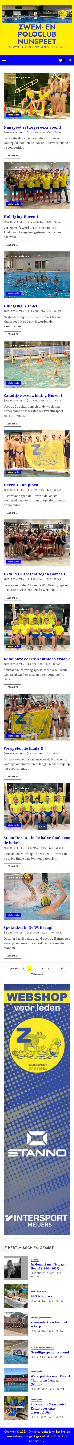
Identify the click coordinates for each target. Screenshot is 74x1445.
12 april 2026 (37, 400)
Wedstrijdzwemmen (41, 1317)
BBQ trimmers (41, 1296)
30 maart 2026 (38, 848)
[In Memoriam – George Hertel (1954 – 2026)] (16, 1268)
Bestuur (35, 1259)
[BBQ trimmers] (16, 1296)
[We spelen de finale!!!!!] (37, 717)
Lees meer (12, 155)
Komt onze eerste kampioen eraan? (37, 658)
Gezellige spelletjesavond (50, 1352)
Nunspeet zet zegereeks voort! (32, 127)
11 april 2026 (37, 579)
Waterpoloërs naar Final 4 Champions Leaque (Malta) (50, 1380)
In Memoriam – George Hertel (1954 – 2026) (47, 1266)
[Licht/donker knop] (62, 60)
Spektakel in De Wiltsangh (29, 927)
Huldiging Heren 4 (21, 216)
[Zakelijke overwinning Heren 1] (37, 364)
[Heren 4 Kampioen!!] (37, 453)
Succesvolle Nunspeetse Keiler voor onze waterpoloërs (48, 1408)
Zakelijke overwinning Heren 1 (33, 395)
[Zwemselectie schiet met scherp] (16, 1324)
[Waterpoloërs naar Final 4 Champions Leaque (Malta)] (16, 1380)
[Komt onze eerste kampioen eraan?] (37, 627)
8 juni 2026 (40, 1417)
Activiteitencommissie (42, 1347)
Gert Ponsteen (15, 132)
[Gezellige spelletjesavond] (16, 1352)
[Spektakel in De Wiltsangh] (37, 896)
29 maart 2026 (38, 932)
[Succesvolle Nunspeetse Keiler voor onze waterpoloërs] (16, 1408)
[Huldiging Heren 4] (37, 185)
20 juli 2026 (40, 1301)
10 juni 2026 (40, 1389)
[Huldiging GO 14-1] (37, 274)
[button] (4, 60)
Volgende (37, 974)
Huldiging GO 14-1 (20, 306)
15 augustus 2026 (44, 1273)
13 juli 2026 (40, 1331)
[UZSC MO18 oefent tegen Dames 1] (37, 542)
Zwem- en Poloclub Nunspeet (37, 34)
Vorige (14, 968)
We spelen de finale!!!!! (25, 748)
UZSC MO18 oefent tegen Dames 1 (34, 574)
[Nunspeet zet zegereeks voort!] (37, 96)
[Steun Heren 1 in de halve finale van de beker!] (37, 806)
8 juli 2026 (40, 1357)
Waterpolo (13, 114)
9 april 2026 (36, 664)
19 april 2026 (37, 132)
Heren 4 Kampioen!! (22, 484)
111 (62, 968)
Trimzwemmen (38, 1291)
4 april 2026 (36, 753)
